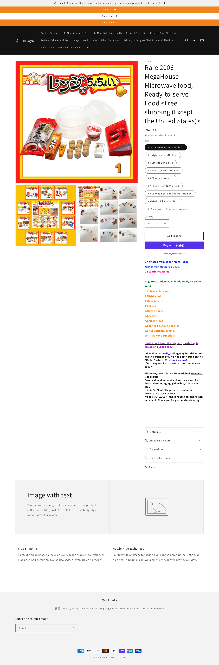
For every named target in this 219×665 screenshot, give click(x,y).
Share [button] (152, 467)
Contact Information (152, 608)
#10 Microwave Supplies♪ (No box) (168, 209)
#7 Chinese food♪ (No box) (163, 185)
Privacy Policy (70, 608)
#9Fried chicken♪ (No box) (163, 201)
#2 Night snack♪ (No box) (162, 155)
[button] (50, 33)
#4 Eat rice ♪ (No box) (160, 162)
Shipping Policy (108, 608)
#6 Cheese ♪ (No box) (160, 178)
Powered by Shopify (117, 657)
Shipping (149, 135)
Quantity (149, 216)
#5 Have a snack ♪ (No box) (163, 170)
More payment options (174, 253)
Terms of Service (129, 608)
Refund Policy (89, 608)
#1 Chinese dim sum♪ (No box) (165, 147)
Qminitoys (104, 657)
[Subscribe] (73, 628)
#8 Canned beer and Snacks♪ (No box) (170, 193)
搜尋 (57, 608)
